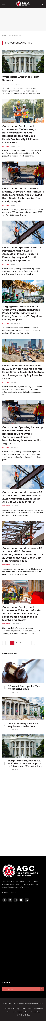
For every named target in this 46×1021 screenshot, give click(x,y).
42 (28, 643)
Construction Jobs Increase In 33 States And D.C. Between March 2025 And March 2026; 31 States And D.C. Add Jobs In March (22, 497)
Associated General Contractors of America (26, 1004)
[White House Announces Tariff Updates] (23, 61)
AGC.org (16, 1009)
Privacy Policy (36, 1012)
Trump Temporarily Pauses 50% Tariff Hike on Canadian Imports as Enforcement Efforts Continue (25, 763)
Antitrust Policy (24, 1015)
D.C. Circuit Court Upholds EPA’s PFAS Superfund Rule (24, 687)
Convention (38, 1009)
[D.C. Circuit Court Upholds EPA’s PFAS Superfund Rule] (23, 671)
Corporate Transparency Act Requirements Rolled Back (23, 725)
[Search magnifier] (42, 989)
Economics (11, 35)
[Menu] (3, 4)
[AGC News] (23, 4)
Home (4, 35)
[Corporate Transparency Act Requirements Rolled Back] (23, 708)
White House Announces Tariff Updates (20, 78)
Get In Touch (26, 1009)
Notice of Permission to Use (17, 1012)
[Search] (42, 4)
